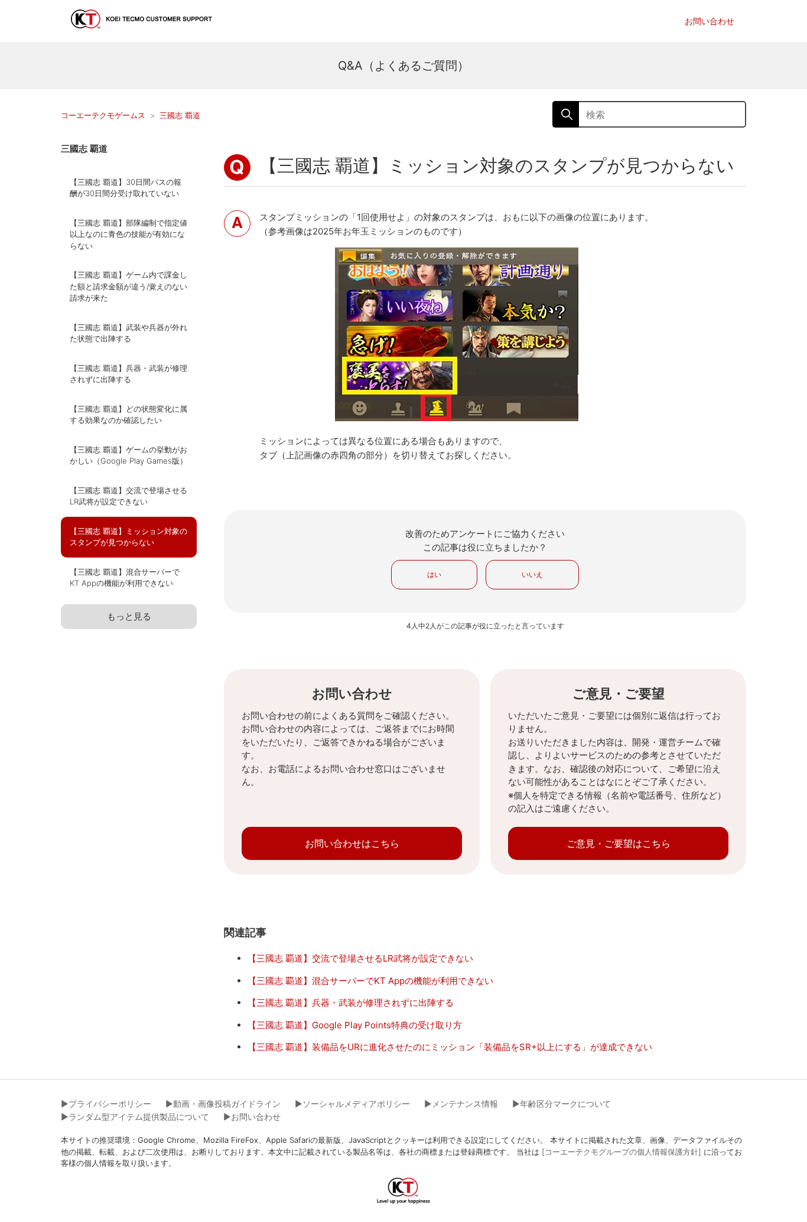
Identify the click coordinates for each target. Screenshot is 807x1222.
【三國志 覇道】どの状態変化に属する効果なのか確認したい (128, 414)
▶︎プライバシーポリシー (106, 1104)
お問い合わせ (709, 21)
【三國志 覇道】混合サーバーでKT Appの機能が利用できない (125, 577)
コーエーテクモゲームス (103, 115)
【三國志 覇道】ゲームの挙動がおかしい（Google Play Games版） (128, 455)
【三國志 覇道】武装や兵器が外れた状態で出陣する (128, 333)
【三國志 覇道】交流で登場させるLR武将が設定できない (128, 496)
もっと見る (129, 616)
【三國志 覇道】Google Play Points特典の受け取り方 (355, 1025)
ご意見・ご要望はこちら (619, 843)
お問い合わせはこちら (352, 843)
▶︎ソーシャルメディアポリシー (352, 1104)
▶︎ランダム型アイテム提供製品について (135, 1117)
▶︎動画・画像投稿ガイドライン (223, 1104)
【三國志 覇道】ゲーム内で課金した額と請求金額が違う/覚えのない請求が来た (128, 286)
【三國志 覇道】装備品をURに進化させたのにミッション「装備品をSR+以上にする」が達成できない (450, 1046)
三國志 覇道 (180, 115)
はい (434, 574)
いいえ (532, 574)
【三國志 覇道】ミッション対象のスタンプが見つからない (128, 537)
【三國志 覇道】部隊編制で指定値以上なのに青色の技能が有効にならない (128, 234)
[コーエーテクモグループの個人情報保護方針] (621, 1151)
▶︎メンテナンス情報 (461, 1104)
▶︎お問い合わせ (252, 1117)
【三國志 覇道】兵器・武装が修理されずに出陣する (128, 373)
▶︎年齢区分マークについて (561, 1104)
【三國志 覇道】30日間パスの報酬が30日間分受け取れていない (125, 187)
